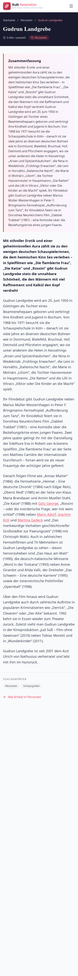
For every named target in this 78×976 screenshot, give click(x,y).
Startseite (9, 20)
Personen (27, 20)
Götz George (48, 503)
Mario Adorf (46, 514)
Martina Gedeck (30, 520)
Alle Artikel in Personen (24, 697)
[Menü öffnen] (71, 6)
